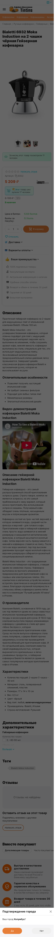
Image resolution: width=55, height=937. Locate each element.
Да (12, 930)
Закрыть (51, 911)
